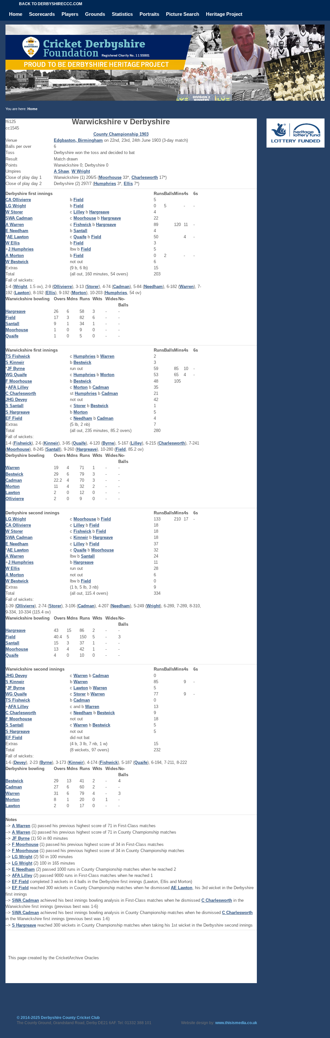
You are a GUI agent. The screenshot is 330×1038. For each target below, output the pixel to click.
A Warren (14, 224)
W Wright (81, 171)
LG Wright (15, 205)
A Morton (14, 255)
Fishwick (82, 224)
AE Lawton (18, 236)
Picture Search (182, 14)
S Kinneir (14, 362)
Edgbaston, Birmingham (78, 140)
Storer (92, 286)
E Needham (16, 230)
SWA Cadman (19, 218)
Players (70, 14)
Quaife (79, 236)
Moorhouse (110, 177)
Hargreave (99, 212)
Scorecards (42, 14)
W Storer (14, 212)
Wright (20, 286)
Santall (80, 230)
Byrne (108, 443)
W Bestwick (16, 261)
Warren (187, 286)
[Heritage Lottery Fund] (296, 146)
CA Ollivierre (18, 199)
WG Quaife (16, 374)
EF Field (13, 418)
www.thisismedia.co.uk (236, 1023)
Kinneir (51, 443)
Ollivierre (62, 286)
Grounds (95, 14)
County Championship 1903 (121, 134)
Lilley (78, 212)
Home (15, 14)
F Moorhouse (18, 381)
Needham (153, 286)
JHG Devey (16, 399)
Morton (79, 292)
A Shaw (61, 171)
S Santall (14, 405)
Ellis (128, 183)
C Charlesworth (20, 393)
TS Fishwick (17, 356)
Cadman (121, 286)
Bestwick (82, 362)
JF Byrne (16, 368)
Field (78, 199)
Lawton (22, 292)
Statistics (122, 14)
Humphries (105, 183)
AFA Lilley (18, 387)
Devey (20, 762)
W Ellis (12, 243)
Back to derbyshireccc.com (50, 4)
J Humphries (21, 249)
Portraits (149, 14)
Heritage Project (224, 14)
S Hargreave (17, 412)
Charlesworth (144, 177)
